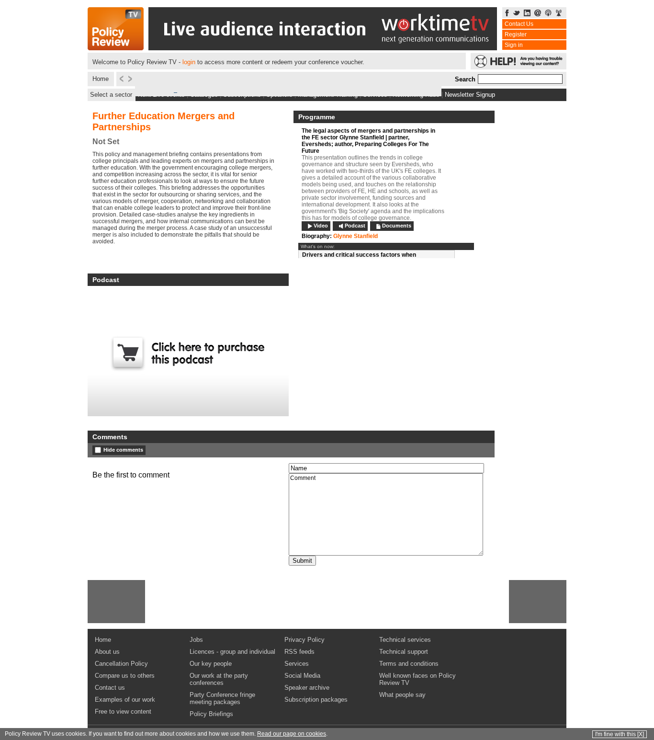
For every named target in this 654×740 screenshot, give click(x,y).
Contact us (110, 687)
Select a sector (111, 94)
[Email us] (537, 14)
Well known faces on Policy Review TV (417, 679)
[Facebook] (507, 14)
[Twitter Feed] (516, 14)
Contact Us (519, 24)
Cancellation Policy (121, 663)
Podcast (355, 225)
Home (100, 78)
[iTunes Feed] (548, 14)
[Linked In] (527, 14)
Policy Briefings (211, 713)
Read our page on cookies (291, 733)
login (188, 62)
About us (107, 651)
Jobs (196, 639)
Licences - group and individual (232, 651)
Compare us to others (125, 675)
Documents (396, 225)
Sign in (514, 45)
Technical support (403, 651)
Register (516, 34)
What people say (402, 694)
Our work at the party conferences (219, 679)
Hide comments (123, 450)
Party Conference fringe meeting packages (222, 698)
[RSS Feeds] (558, 14)
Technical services (405, 639)
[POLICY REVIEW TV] (116, 48)
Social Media (302, 675)
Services (296, 663)
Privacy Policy (304, 639)
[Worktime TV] (322, 48)
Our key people (211, 663)
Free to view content (123, 711)
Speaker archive (306, 687)
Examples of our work (125, 699)
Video (321, 225)
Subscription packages (316, 699)
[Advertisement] (116, 601)
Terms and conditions (409, 663)
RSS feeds (299, 651)
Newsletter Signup (470, 94)
